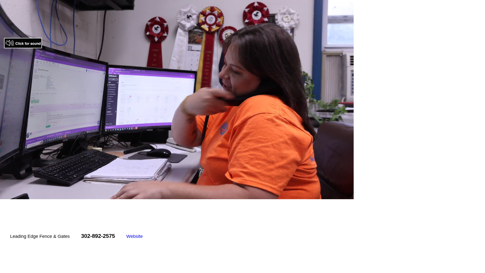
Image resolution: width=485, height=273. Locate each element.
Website (134, 236)
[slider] (171, 195)
